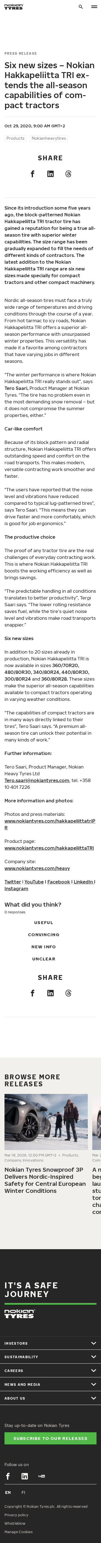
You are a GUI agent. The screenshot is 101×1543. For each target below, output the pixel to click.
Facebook (58, 882)
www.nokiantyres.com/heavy (37, 868)
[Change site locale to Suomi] (23, 1492)
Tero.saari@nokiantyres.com (36, 780)
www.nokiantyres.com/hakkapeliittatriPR (49, 824)
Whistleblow (14, 1523)
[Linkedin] (50, 173)
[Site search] (81, 7)
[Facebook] (32, 173)
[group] (46, 1146)
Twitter (12, 882)
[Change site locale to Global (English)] (8, 1492)
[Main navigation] (94, 7)
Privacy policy (16, 1515)
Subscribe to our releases (50, 1438)
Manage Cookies (18, 1532)
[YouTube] (41, 1476)
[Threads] (68, 173)
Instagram (16, 888)
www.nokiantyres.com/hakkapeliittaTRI (49, 848)
